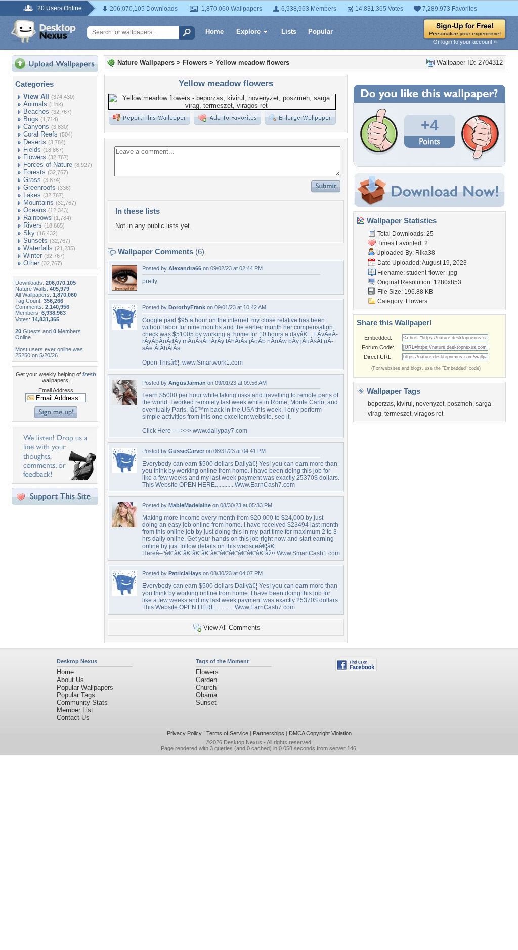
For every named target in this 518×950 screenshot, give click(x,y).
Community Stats (82, 702)
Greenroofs (39, 187)
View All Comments (232, 627)
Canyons (36, 126)
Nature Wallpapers (146, 62)
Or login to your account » (465, 42)
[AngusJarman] (124, 402)
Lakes (32, 195)
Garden (206, 680)
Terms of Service (227, 733)
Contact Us (73, 717)
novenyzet (430, 404)
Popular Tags (76, 695)
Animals (35, 104)
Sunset (206, 702)
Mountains (38, 202)
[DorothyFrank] (124, 327)
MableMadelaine (189, 505)
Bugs (30, 119)
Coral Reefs (40, 134)
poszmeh (459, 404)
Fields (32, 149)
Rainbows (37, 217)
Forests (34, 172)
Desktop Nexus (243, 742)
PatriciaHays (184, 573)
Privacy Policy (184, 733)
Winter (32, 255)
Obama (206, 695)
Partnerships (268, 733)
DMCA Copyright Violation (320, 733)
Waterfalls (38, 248)
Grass (32, 180)
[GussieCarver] (124, 471)
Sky (29, 233)
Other (31, 263)
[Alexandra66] (124, 288)
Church (206, 687)
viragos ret (428, 413)
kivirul (405, 404)
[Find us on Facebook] (356, 669)
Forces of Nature (47, 164)
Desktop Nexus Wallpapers (43, 31)
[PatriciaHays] (124, 593)
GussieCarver (186, 451)
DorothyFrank (186, 307)
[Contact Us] (58, 478)
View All (36, 96)
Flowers (34, 157)
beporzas (381, 404)
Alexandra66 (184, 268)
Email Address (55, 390)
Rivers (32, 225)
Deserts (34, 142)
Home (214, 31)
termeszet (397, 413)
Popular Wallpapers (85, 687)
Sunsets (35, 240)
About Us (70, 680)
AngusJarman (187, 383)
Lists (288, 31)
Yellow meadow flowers (252, 62)
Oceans (34, 210)
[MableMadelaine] (124, 525)
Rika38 (425, 252)
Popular (320, 31)
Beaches (36, 111)
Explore (248, 31)
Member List (75, 710)
